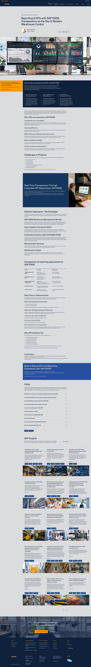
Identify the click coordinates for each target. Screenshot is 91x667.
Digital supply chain (50, 4)
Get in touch (52, 631)
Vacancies (54, 646)
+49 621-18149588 (28, 663)
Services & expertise (56, 4)
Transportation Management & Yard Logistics (30, 648)
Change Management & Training (44, 646)
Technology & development (43, 644)
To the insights (66, 441)
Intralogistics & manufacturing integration (31, 650)
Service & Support (42, 648)
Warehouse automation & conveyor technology (30, 645)
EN (87, 1)
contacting (70, 648)
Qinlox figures (13, 646)
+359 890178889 (41, 660)
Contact (88, 4)
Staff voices (55, 644)
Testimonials (13, 644)
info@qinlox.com (27, 664)
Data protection (69, 644)
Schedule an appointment (41, 631)
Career (83, 4)
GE (85, 1)
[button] (62, 4)
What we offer (55, 648)
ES (88, 1)
